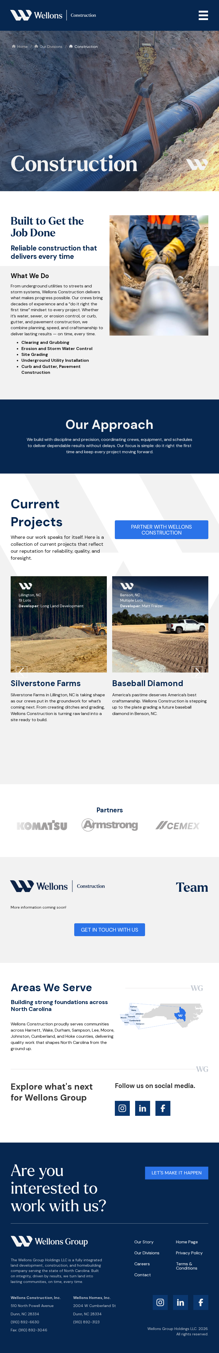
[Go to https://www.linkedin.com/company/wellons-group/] (142, 1108)
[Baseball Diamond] (160, 624)
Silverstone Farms (46, 683)
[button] (21, 673)
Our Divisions (51, 46)
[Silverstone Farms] (59, 624)
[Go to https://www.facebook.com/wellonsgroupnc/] (162, 1108)
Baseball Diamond (147, 683)
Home (22, 46)
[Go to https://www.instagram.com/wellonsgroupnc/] (122, 1108)
